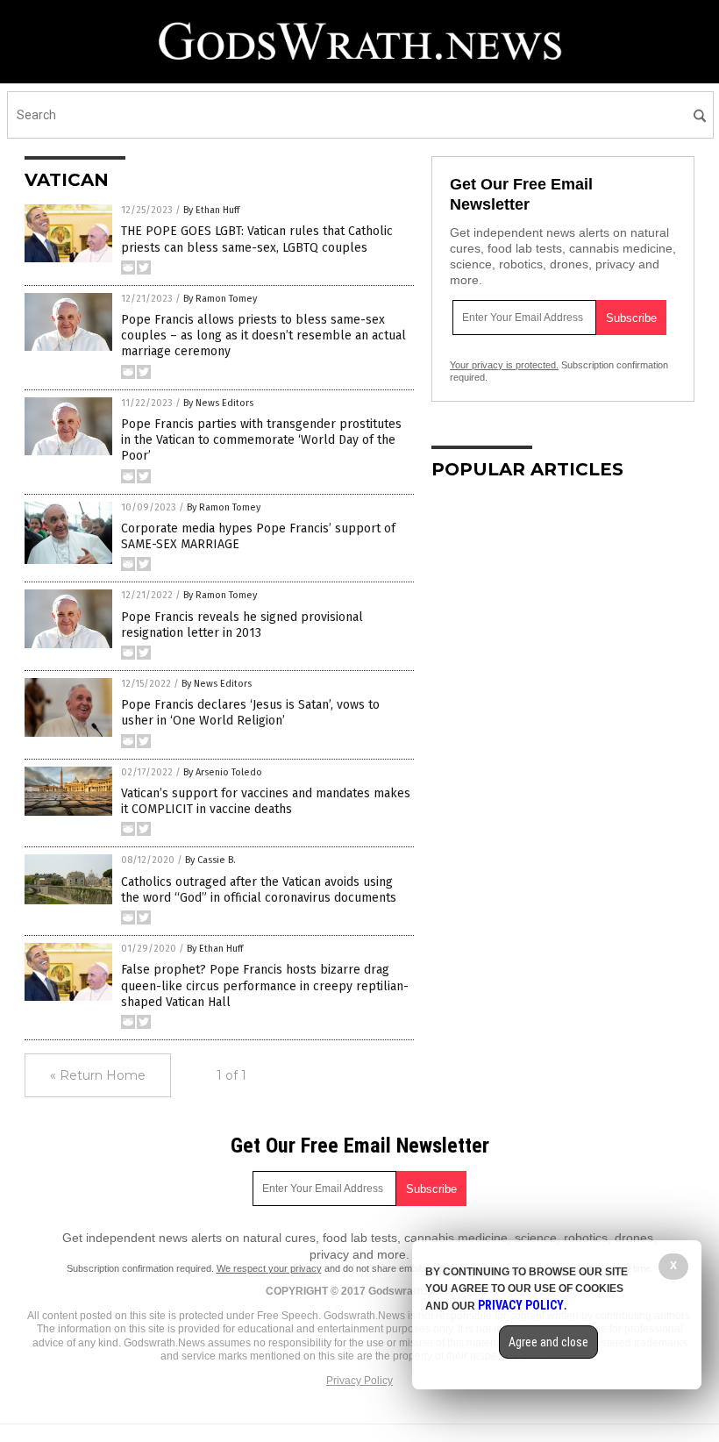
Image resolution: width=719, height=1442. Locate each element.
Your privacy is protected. (504, 365)
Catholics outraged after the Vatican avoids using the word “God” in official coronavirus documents (258, 889)
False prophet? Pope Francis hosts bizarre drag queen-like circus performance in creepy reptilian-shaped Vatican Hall (265, 985)
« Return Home (98, 1075)
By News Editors (218, 403)
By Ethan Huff (211, 210)
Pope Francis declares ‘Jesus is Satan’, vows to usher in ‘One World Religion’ (250, 712)
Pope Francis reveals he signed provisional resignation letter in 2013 (242, 625)
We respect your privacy (269, 1268)
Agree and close (548, 1342)
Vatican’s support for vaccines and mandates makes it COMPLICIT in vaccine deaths (265, 801)
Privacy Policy (359, 1380)
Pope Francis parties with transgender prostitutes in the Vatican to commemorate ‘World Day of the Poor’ (261, 440)
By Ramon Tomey (220, 298)
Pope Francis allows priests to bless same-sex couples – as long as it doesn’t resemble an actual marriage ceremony (263, 335)
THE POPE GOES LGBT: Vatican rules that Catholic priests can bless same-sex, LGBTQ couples (257, 239)
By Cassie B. (210, 860)
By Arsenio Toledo (222, 772)
